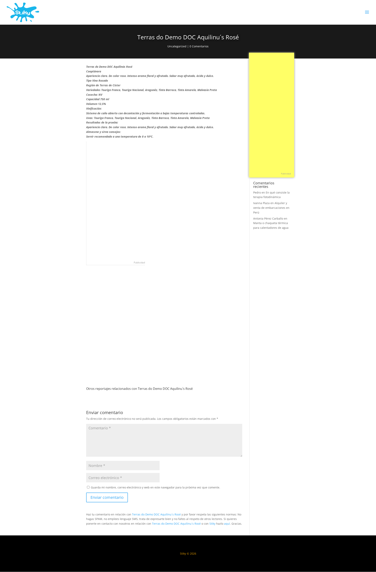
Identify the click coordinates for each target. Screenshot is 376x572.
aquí (227, 523)
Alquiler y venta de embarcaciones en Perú (271, 207)
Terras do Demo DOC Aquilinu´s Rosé (156, 514)
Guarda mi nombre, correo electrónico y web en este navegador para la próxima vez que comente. (155, 487)
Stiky (212, 523)
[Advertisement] (115, 200)
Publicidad (139, 262)
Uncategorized (176, 46)
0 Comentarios (199, 46)
